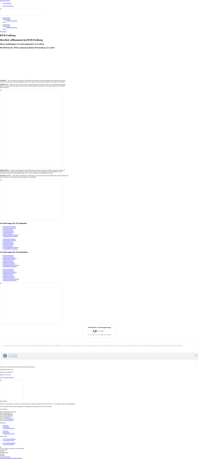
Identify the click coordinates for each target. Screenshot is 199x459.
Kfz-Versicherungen (8, 229)
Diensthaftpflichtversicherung (10, 236)
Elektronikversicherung (9, 262)
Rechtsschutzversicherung (9, 228)
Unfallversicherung (8, 233)
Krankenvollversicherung (9, 226)
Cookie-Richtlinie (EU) (9, 428)
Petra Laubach (13, 355)
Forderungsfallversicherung (10, 258)
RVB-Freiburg (6, 18)
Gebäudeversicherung (8, 232)
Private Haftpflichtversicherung (10, 235)
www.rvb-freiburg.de (8, 420)
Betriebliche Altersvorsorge (9, 266)
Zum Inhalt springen (5, 0)
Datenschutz (6, 427)
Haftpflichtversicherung (9, 259)
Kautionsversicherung (8, 256)
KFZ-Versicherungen (8, 255)
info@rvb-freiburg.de (8, 377)
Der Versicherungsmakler (9, 439)
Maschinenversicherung (9, 263)
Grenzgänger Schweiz (8, 440)
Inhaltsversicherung (8, 261)
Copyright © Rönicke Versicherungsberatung (11, 458)
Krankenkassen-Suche (11, 20)
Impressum (5, 425)
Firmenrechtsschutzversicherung (11, 265)
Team (4, 22)
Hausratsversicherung (8, 230)
